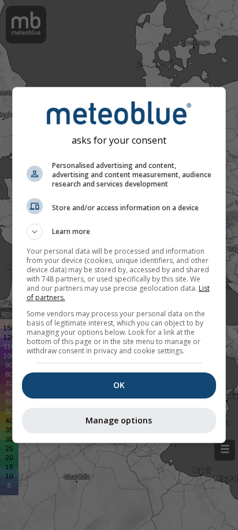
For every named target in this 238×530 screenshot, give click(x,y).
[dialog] (119, 265)
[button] (119, 232)
